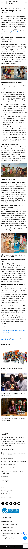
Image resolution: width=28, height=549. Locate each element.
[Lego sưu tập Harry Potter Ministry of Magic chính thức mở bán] (14, 407)
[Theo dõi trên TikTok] (10, 503)
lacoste (2, 339)
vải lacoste (11, 339)
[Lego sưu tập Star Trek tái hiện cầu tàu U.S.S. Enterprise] (14, 357)
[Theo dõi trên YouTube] (19, 503)
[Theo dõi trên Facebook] (2, 503)
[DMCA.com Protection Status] (5, 476)
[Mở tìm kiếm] (21, 2)
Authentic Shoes (15, 32)
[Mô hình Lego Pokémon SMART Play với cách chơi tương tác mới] (14, 382)
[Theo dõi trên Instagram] (6, 503)
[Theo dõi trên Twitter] (15, 503)
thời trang (7, 339)
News (15, 338)
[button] (2, 2)
